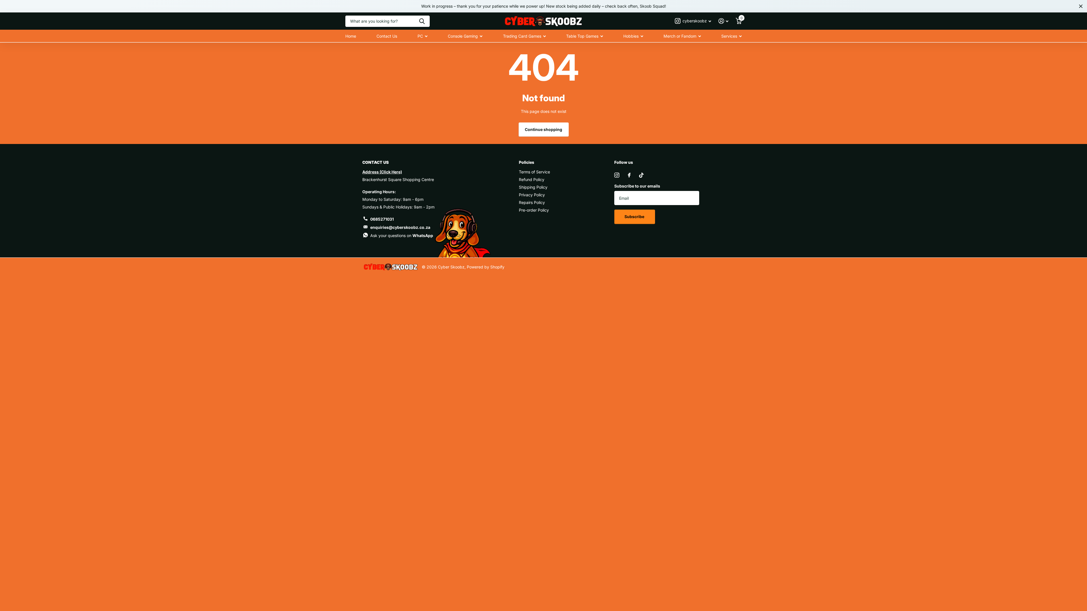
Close (1081, 6)
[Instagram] (616, 175)
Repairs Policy (532, 202)
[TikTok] (641, 175)
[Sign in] (723, 21)
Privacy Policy (532, 194)
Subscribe (634, 216)
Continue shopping (543, 129)
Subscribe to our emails (637, 186)
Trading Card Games (522, 36)
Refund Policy (531, 179)
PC (420, 36)
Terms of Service (534, 171)
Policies (526, 162)
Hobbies (631, 36)
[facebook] (629, 175)
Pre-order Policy (534, 210)
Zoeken (422, 21)
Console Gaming (463, 36)
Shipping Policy (533, 187)
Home (350, 36)
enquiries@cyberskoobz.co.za (400, 227)
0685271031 (382, 219)
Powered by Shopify (485, 266)
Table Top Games (582, 36)
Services (729, 36)
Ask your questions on (401, 235)
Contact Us (386, 36)
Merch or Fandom (680, 36)
